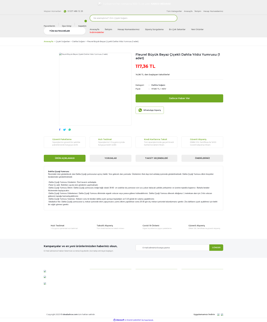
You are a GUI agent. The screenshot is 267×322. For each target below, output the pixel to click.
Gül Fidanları (141, 292)
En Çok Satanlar (177, 29)
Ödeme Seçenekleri (190, 273)
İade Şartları (187, 292)
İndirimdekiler (97, 32)
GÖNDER (216, 247)
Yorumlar (111, 158)
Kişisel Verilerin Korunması (193, 297)
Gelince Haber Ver (179, 98)
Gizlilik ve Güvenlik (189, 287)
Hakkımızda (95, 278)
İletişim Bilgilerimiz (98, 287)
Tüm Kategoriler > (144, 301)
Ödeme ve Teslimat (190, 282)
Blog (92, 301)
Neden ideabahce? (99, 273)
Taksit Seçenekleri (156, 158)
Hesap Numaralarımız (213, 11)
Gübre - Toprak (143, 287)
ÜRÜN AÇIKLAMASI (65, 158)
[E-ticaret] (133, 320)
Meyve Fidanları (143, 297)
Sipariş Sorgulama (154, 29)
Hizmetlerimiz (96, 282)
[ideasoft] (118, 320)
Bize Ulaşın (95, 297)
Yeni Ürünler (197, 29)
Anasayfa (188, 11)
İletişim (198, 11)
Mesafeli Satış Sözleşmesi (193, 278)
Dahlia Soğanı (158, 85)
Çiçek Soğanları (143, 278)
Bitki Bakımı (141, 273)
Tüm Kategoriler (174, 11)
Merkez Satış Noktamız (101, 292)
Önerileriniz (202, 158)
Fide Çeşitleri (142, 282)
